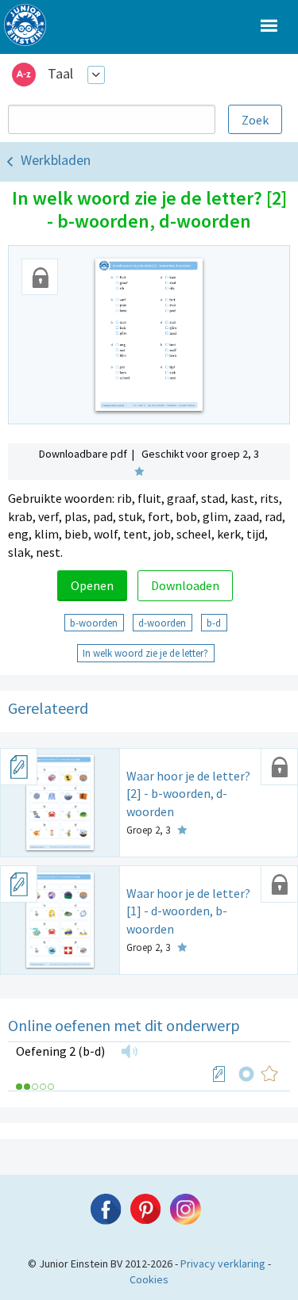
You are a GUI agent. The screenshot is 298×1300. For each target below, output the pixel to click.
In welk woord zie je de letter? (145, 652)
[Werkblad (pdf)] (219, 1074)
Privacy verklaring (222, 1263)
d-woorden (162, 622)
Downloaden (185, 585)
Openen (92, 585)
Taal (60, 73)
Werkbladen (56, 160)
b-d (214, 622)
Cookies (149, 1279)
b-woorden (94, 622)
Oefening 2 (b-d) (60, 1051)
